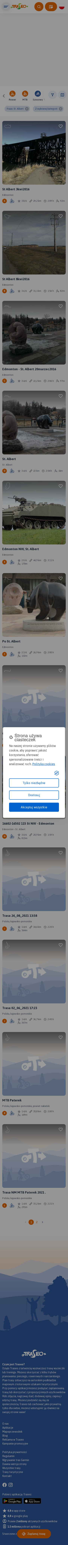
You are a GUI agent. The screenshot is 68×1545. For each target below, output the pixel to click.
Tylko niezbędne (34, 783)
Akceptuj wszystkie (34, 807)
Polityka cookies (43, 764)
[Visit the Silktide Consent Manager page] (56, 773)
